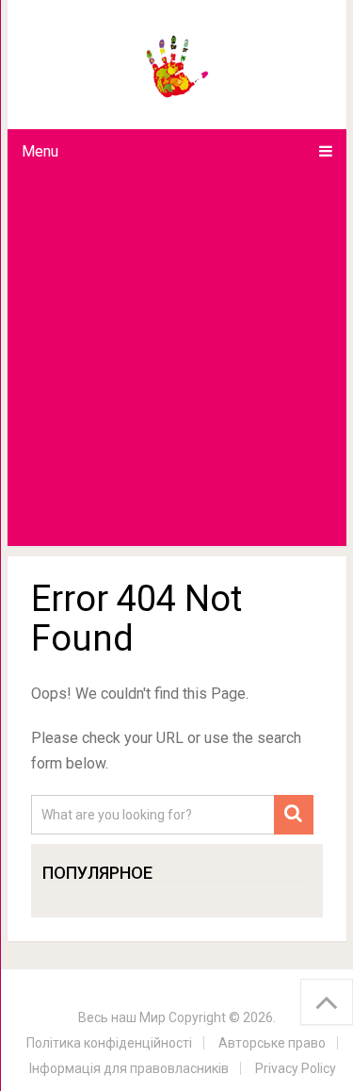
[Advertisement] (176, 360)
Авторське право (272, 1042)
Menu (40, 151)
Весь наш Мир (122, 1017)
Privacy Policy (295, 1068)
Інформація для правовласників (129, 1068)
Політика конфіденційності (109, 1042)
